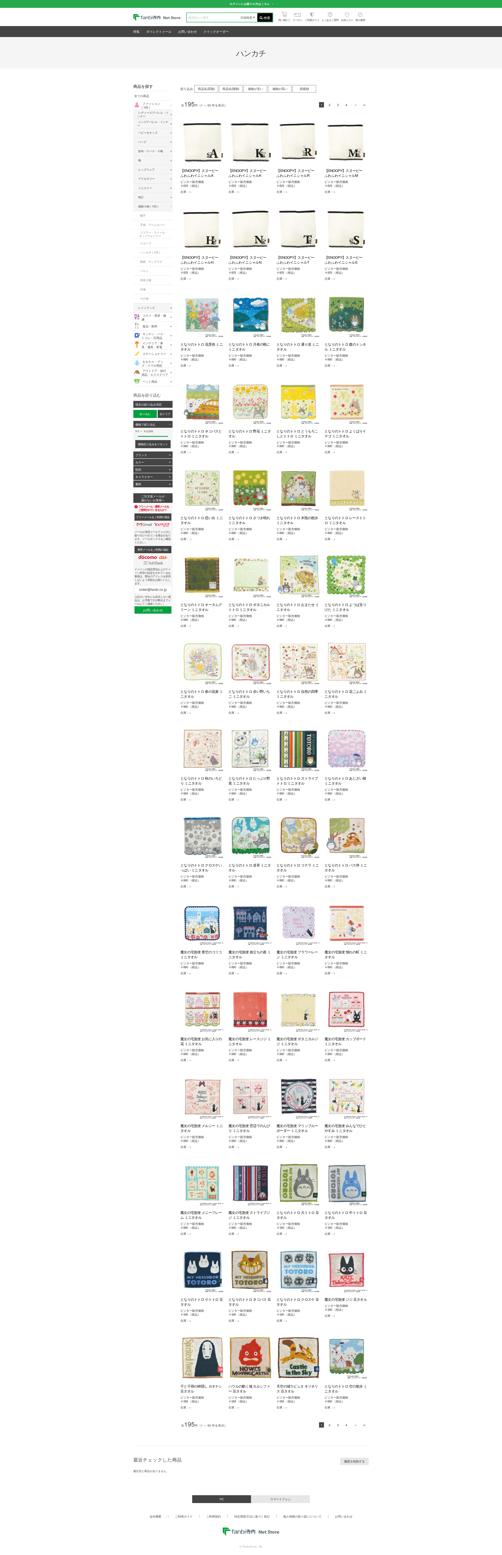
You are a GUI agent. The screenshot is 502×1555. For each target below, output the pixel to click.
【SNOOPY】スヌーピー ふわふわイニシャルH (201, 260)
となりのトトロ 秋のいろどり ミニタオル (201, 781)
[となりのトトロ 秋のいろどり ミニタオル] (202, 750)
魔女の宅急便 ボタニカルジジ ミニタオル (297, 1041)
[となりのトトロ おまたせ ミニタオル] (298, 576)
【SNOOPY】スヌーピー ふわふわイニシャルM (345, 173)
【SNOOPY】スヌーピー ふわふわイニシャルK (249, 173)
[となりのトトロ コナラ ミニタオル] (298, 837)
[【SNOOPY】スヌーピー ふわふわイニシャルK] (250, 142)
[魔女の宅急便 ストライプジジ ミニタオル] (250, 1184)
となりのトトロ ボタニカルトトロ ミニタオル (249, 607)
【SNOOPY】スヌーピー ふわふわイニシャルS (345, 260)
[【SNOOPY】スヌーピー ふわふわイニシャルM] (347, 142)
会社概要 (155, 1516)
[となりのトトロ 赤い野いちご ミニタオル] (250, 663)
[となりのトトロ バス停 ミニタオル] (347, 837)
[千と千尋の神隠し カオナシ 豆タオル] (202, 1358)
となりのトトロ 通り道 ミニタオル (297, 347)
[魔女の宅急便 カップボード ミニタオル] (347, 1010)
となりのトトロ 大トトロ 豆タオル (297, 1215)
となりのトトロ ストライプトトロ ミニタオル (297, 781)
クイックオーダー (216, 31)
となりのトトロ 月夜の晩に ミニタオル (249, 347)
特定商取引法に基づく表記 (252, 1516)
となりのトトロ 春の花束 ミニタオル (201, 694)
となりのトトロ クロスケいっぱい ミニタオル (201, 867)
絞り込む (145, 414)
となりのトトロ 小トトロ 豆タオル (201, 1302)
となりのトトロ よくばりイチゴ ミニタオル (345, 433)
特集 (136, 31)
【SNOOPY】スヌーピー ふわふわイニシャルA (201, 173)
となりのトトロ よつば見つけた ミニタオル (345, 607)
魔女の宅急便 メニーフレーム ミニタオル (201, 1215)
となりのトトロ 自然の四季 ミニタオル (297, 694)
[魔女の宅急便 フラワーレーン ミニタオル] (298, 923)
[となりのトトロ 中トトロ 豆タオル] (347, 1184)
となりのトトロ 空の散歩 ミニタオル (346, 1388)
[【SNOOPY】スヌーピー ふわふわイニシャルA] (202, 142)
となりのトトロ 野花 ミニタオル (249, 433)
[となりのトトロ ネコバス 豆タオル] (250, 1271)
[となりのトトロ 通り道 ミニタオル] (298, 316)
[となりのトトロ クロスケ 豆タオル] (298, 1271)
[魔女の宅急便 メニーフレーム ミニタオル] (202, 1184)
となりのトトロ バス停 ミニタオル (346, 867)
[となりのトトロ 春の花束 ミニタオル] (202, 663)
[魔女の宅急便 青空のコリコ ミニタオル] (202, 923)
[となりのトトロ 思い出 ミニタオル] (202, 489)
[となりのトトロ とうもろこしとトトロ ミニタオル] (298, 403)
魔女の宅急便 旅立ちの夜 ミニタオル (249, 954)
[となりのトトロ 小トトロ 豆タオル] (202, 1271)
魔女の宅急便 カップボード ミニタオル (345, 1041)
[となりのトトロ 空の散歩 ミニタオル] (347, 1358)
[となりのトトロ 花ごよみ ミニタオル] (347, 663)
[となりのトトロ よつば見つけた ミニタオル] (347, 576)
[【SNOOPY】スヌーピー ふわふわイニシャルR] (298, 142)
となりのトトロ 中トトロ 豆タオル (346, 1215)
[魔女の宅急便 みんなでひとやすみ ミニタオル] (347, 1097)
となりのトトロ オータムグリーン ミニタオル (201, 607)
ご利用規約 (213, 1516)
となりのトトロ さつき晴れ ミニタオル (249, 520)
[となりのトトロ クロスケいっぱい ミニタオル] (202, 837)
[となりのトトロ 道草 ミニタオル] (250, 837)
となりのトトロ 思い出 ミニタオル (201, 520)
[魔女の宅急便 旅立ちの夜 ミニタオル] (250, 923)
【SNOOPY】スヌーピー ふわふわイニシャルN (249, 260)
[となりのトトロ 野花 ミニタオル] (250, 403)
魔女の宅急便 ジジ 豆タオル (346, 1299)
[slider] (136, 436)
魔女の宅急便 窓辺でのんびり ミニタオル (249, 1128)
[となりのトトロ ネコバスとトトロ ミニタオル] (202, 403)
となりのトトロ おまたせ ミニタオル (297, 607)
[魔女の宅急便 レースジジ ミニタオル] (250, 1010)
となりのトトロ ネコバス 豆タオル (249, 1302)
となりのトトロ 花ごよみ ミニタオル (346, 694)
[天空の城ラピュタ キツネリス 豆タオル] (298, 1358)
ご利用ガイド (184, 1516)
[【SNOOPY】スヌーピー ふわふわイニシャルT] (298, 229)
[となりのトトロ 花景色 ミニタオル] (202, 316)
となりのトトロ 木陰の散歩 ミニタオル (297, 520)
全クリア (165, 414)
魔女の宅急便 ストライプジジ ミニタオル (249, 1215)
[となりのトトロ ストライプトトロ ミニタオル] (298, 750)
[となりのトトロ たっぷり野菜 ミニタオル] (250, 750)
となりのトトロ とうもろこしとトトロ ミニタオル (297, 433)
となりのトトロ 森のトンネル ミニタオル (345, 347)
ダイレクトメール (158, 31)
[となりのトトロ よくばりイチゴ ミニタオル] (347, 403)
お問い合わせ (187, 31)
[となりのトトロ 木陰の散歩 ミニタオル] (298, 489)
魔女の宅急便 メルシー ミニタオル (201, 1128)
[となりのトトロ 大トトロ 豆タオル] (298, 1184)
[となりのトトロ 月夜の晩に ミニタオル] (250, 316)
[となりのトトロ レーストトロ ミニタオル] (347, 489)
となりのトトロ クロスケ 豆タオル (297, 1302)
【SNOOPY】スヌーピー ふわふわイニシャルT (297, 260)
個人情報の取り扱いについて (302, 1516)
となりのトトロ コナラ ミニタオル (297, 867)
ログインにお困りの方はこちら (249, 4)
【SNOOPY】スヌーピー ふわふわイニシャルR (297, 173)
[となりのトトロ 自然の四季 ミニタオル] (298, 663)
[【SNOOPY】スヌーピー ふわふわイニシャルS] (347, 229)
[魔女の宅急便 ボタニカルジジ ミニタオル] (298, 1010)
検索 (267, 17)
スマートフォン (280, 1499)
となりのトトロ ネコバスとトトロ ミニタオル (201, 433)
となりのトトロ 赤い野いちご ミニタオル (249, 694)
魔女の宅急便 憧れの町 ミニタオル (346, 954)
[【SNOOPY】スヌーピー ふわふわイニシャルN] (250, 229)
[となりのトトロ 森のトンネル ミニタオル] (347, 316)
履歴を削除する (354, 1461)
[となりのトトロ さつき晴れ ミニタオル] (250, 489)
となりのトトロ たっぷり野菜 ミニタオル (249, 781)
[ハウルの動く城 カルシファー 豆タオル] (250, 1358)
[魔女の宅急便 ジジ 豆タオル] (347, 1271)
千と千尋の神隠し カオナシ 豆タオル (201, 1388)
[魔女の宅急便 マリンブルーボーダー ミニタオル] (298, 1097)
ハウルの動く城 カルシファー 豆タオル (249, 1388)
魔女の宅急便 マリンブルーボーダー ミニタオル (297, 1128)
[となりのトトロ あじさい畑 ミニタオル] (347, 750)
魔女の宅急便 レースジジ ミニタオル (249, 1041)
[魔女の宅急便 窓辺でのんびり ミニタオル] (250, 1097)
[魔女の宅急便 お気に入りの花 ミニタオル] (202, 1010)
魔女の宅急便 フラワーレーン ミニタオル (297, 954)
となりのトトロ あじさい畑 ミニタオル (345, 781)
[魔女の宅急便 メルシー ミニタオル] (202, 1097)
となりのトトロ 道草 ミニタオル (249, 867)
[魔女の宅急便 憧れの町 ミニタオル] (347, 923)
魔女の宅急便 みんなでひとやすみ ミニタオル (345, 1128)
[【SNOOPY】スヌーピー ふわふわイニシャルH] (202, 229)
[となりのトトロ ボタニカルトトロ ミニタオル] (250, 576)
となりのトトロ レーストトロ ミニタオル (345, 520)
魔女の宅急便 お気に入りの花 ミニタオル (201, 1041)
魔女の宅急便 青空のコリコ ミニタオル (201, 954)
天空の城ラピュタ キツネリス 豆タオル (297, 1388)
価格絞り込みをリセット (153, 444)
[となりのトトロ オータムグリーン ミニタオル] (202, 576)
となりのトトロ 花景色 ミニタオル (201, 347)
